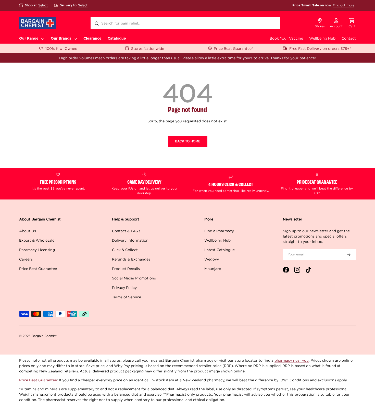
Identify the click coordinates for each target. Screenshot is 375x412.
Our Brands (61, 38)
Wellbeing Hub (322, 38)
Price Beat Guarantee (38, 268)
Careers (26, 259)
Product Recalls (126, 268)
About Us (27, 231)
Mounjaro (212, 268)
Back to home (187, 141)
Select (43, 5)
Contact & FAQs (126, 231)
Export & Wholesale (36, 240)
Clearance (92, 38)
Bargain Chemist (44, 335)
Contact (349, 38)
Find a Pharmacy (219, 231)
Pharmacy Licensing (37, 250)
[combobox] (185, 23)
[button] (352, 23)
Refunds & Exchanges (131, 259)
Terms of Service (126, 297)
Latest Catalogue (219, 250)
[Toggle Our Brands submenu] (75, 39)
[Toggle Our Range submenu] (43, 39)
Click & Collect (125, 250)
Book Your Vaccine (286, 38)
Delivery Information (130, 240)
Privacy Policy (124, 287)
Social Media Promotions (134, 278)
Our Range (29, 38)
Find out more (343, 5)
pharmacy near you (291, 360)
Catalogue (117, 38)
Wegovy (211, 259)
